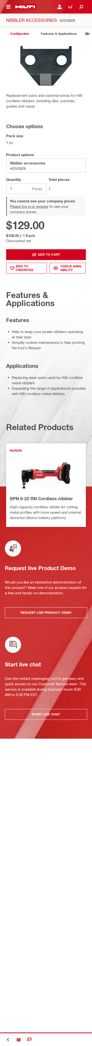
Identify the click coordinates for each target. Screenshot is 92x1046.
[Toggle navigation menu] (8, 6)
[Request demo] (18, 1039)
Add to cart (49, 254)
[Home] (25, 7)
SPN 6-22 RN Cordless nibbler (41, 498)
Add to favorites (24, 268)
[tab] (19, 33)
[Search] (81, 6)
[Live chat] (29, 1039)
